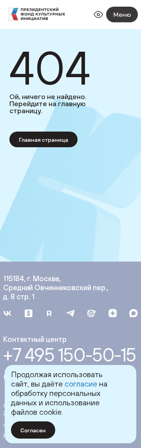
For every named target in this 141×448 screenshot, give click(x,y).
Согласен (33, 430)
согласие (81, 383)
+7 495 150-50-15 (69, 354)
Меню (122, 14)
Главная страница (43, 139)
